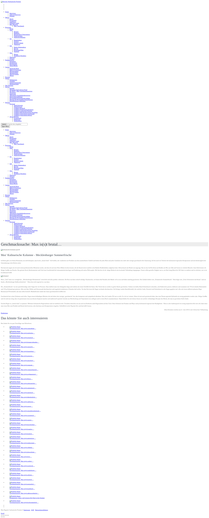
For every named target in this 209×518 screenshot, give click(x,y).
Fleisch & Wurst (14, 68)
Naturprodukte (14, 73)
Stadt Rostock (18, 107)
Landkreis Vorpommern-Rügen (23, 115)
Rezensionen (13, 64)
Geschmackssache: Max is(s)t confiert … (21, 461)
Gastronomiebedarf (15, 82)
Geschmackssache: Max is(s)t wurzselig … (22, 347)
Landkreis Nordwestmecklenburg (23, 109)
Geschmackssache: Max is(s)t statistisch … (22, 392)
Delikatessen (13, 80)
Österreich (13, 57)
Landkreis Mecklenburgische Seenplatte (26, 112)
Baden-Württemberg (20, 47)
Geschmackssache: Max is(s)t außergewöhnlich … (24, 493)
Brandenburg (18, 40)
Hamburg (16, 33)
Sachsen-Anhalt (18, 43)
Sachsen (16, 41)
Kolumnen (13, 61)
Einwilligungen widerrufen (17, 101)
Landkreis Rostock (19, 108)
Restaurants (13, 20)
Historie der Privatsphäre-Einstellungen (21, 100)
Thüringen (17, 44)
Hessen (16, 54)
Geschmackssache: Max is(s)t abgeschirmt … (23, 452)
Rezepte (7, 77)
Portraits (12, 16)
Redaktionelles (9, 60)
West (11, 53)
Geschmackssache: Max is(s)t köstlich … (22, 434)
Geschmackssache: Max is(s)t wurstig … (21, 420)
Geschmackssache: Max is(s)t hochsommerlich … (24, 502)
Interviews (13, 13)
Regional (12, 104)
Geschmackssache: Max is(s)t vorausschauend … (24, 370)
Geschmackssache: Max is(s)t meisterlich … (22, 484)
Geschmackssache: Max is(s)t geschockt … (22, 466)
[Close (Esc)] (2, 515)
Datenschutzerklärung (16, 97)
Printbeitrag (4, 313)
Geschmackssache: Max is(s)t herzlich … (22, 479)
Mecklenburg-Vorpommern (22, 34)
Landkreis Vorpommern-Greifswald (24, 114)
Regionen (8, 27)
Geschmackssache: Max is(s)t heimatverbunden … (24, 342)
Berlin (11, 29)
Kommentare (13, 63)
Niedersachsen (18, 36)
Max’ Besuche (14, 24)
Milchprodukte (14, 71)
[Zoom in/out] (8, 515)
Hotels (11, 19)
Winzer (12, 75)
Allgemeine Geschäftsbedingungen (20, 95)
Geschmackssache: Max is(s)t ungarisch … (22, 337)
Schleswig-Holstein (19, 37)
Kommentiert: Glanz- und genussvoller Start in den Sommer (27, 498)
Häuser (7, 17)
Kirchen (7, 102)
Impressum (13, 94)
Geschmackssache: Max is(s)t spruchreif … (22, 360)
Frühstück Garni (14, 23)
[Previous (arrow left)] (2, 516)
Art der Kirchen (14, 117)
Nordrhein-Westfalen (20, 56)
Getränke (12, 81)
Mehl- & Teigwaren (15, 70)
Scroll (2, 513)
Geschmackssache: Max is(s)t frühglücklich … (23, 397)
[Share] (4, 515)
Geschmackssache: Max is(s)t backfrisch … (22, 489)
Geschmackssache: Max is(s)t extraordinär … (23, 328)
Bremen (16, 31)
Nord (11, 30)
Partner (7, 78)
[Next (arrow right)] (4, 516)
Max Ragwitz (9, 85)
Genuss (7, 67)
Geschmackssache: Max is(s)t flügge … (21, 379)
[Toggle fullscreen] (6, 515)
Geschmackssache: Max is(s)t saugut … (21, 406)
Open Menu (5, 126)
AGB (32, 510)
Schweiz (12, 58)
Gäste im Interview (15, 14)
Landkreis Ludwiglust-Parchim (23, 111)
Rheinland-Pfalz (19, 50)
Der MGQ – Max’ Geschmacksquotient (21, 91)
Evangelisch (17, 118)
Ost (11, 39)
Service (7, 87)
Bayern (16, 48)
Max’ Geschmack (19, 26)
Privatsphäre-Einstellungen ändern (20, 98)
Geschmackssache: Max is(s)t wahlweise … (22, 402)
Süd (11, 46)
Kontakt (12, 88)
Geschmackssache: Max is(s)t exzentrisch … (23, 415)
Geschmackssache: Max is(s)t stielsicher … (22, 333)
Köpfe (7, 12)
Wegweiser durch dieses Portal (18, 90)
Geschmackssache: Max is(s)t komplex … (22, 429)
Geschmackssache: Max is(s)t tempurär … (22, 365)
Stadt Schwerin (18, 105)
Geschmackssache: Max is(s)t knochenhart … (23, 424)
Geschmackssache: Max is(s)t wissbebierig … (23, 470)
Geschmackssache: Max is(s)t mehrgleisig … (23, 438)
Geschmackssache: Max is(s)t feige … (21, 457)
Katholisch (17, 119)
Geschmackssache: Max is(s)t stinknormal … (23, 443)
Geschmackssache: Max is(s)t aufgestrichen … (23, 383)
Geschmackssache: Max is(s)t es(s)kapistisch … (23, 374)
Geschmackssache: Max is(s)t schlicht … (22, 475)
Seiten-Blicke (14, 65)
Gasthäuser (13, 22)
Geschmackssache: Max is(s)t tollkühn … (22, 447)
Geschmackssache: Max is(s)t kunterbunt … (22, 351)
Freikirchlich (18, 121)
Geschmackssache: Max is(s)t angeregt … (22, 356)
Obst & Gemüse (14, 74)
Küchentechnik (14, 84)
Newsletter (13, 92)
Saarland (16, 51)
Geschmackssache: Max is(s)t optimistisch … (23, 388)
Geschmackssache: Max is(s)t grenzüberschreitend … (25, 411)
